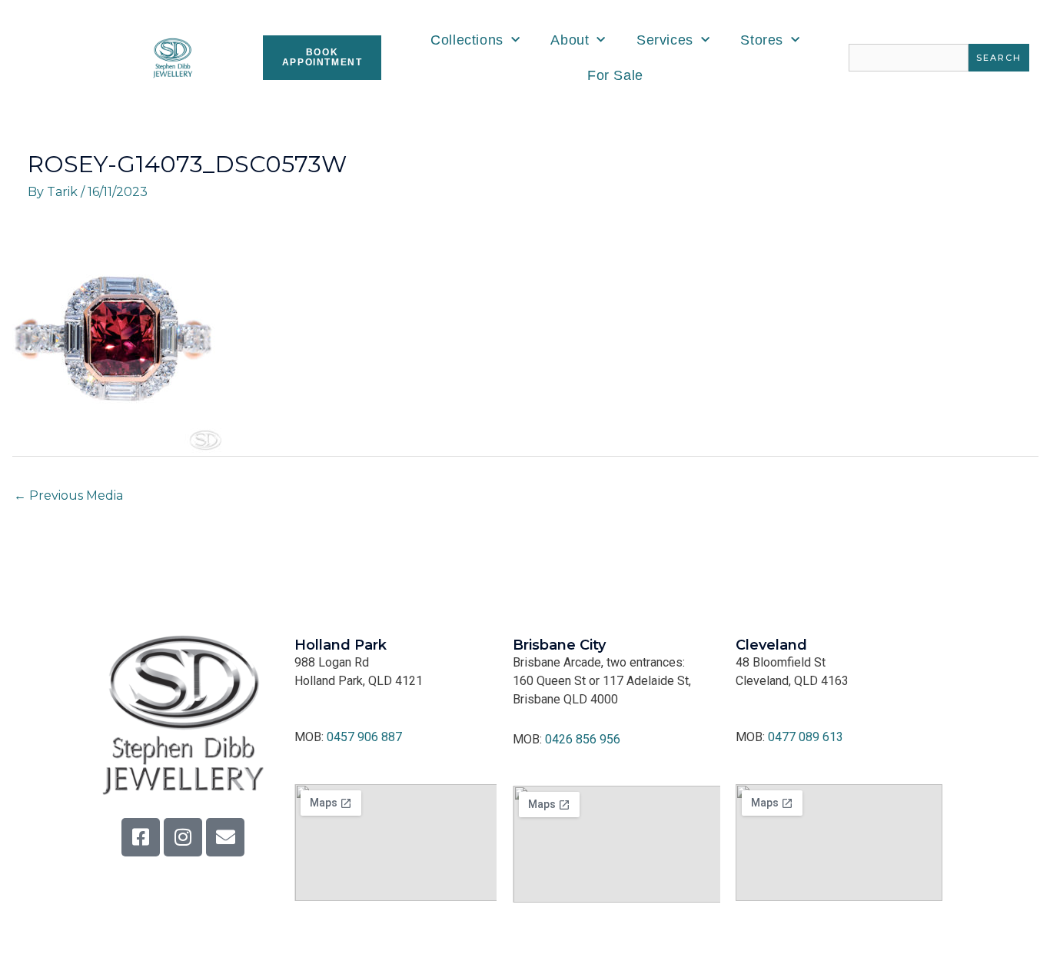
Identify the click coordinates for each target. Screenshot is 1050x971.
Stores (761, 40)
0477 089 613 (805, 737)
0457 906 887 (364, 737)
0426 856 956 (582, 739)
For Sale (615, 75)
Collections (466, 40)
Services (664, 40)
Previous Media (68, 495)
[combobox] (909, 57)
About (569, 40)
